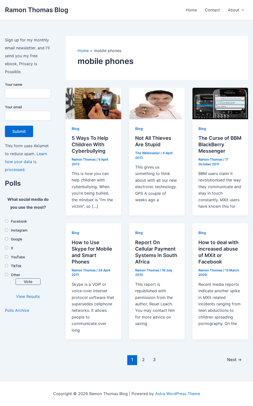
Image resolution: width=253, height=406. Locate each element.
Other (15, 275)
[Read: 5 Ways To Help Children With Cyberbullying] (93, 103)
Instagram (19, 230)
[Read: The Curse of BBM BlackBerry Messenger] (220, 103)
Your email (13, 107)
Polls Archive (17, 310)
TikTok (16, 266)
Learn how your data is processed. (26, 161)
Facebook (19, 221)
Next (234, 359)
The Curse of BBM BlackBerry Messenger (219, 144)
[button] (241, 10)
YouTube (18, 257)
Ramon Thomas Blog (36, 10)
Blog (75, 128)
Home (191, 9)
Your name (13, 84)
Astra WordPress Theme (177, 393)
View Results (28, 296)
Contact (212, 9)
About (233, 9)
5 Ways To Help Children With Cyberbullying (90, 144)
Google (16, 239)
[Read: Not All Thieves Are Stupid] (157, 103)
